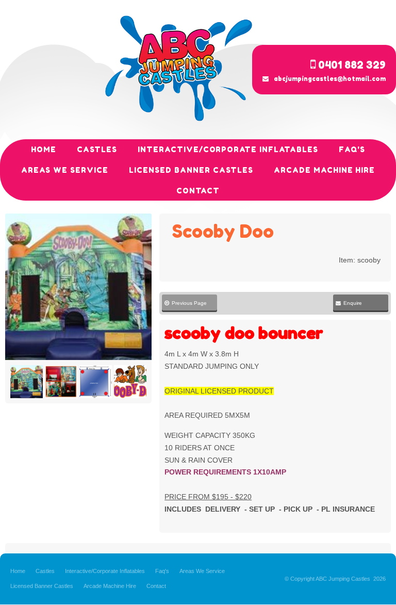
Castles (45, 571)
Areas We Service (202, 571)
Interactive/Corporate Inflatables (105, 571)
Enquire (352, 303)
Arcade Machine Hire (110, 586)
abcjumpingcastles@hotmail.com (330, 79)
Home (17, 571)
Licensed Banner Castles (41, 586)
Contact (156, 586)
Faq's (162, 571)
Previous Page (185, 303)
